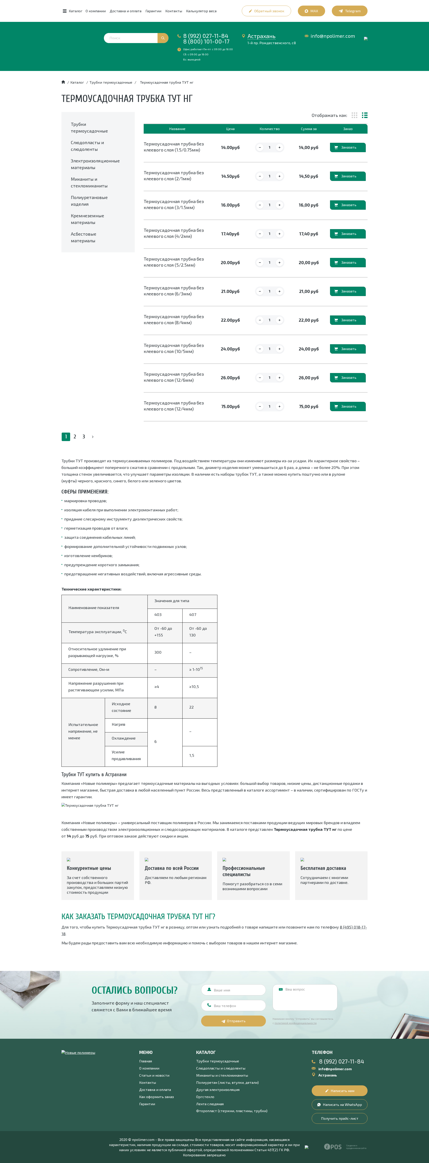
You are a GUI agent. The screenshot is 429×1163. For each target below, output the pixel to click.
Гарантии (153, 11)
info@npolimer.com (333, 36)
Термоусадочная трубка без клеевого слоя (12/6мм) (174, 377)
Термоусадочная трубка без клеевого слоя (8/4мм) (174, 319)
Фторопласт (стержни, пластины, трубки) (231, 1111)
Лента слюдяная (210, 1104)
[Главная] (63, 82)
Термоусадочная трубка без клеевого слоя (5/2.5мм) (174, 261)
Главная (145, 1061)
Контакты (173, 11)
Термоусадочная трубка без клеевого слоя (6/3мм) (174, 290)
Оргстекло (205, 1097)
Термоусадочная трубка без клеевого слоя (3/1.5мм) (174, 204)
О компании (96, 11)
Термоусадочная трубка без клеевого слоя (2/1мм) (174, 175)
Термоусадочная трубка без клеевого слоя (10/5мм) (174, 348)
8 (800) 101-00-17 (206, 41)
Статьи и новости (154, 1075)
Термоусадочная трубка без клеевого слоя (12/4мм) (174, 405)
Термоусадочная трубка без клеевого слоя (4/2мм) (174, 233)
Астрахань (261, 36)
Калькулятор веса (201, 11)
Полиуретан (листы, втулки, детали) (227, 1082)
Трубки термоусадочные (217, 1061)
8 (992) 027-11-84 (205, 35)
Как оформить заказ (156, 1097)
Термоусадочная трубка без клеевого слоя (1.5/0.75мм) (174, 146)
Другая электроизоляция (218, 1089)
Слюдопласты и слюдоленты (220, 1068)
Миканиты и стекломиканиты (222, 1075)
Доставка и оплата (125, 11)
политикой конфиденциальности (296, 1022)
